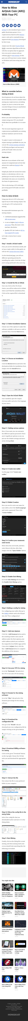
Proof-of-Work (20, 46)
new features (15, 39)
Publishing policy (19, 1008)
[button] (3, 25)
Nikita (4, 18)
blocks (17, 165)
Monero (21, 35)
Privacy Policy (14, 1010)
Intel (16, 222)
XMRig (6, 613)
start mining (15, 55)
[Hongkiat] (14, 2)
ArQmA (4, 30)
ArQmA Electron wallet (16, 251)
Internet (9, 18)
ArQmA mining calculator (17, 145)
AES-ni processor (10, 219)
